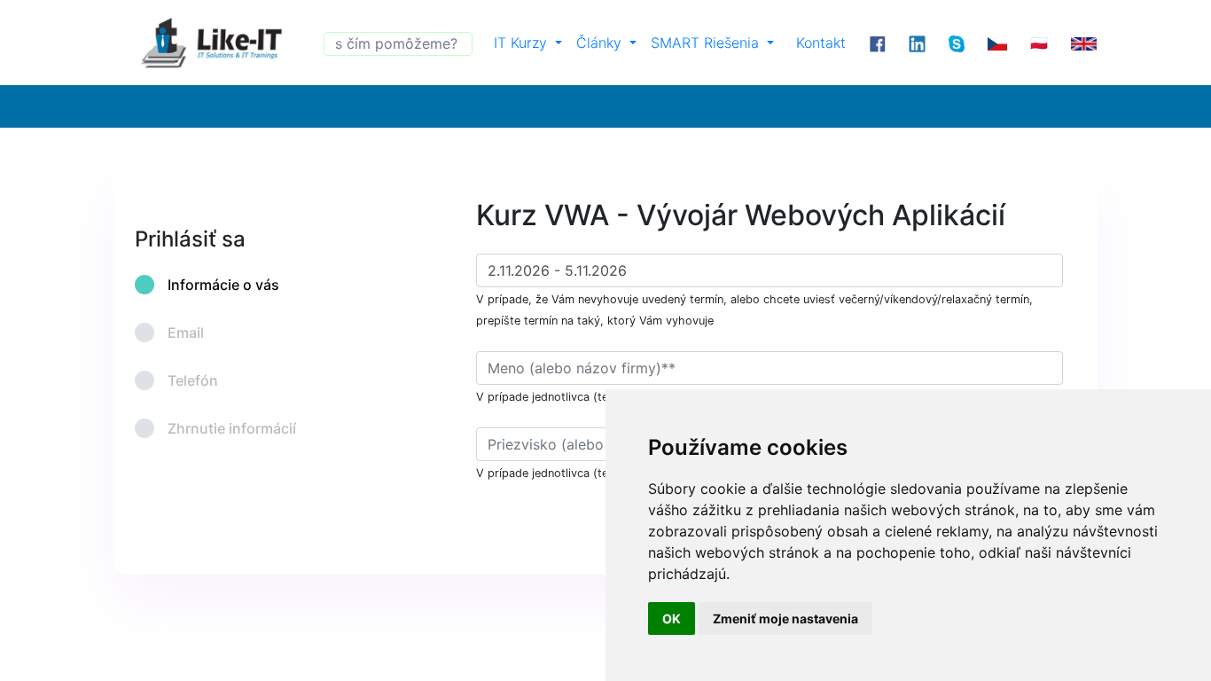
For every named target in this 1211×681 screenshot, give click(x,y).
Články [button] (601, 42)
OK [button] (671, 618)
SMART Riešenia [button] (707, 42)
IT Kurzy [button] (522, 42)
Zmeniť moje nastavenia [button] (785, 618)
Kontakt (821, 42)
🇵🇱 (1039, 42)
